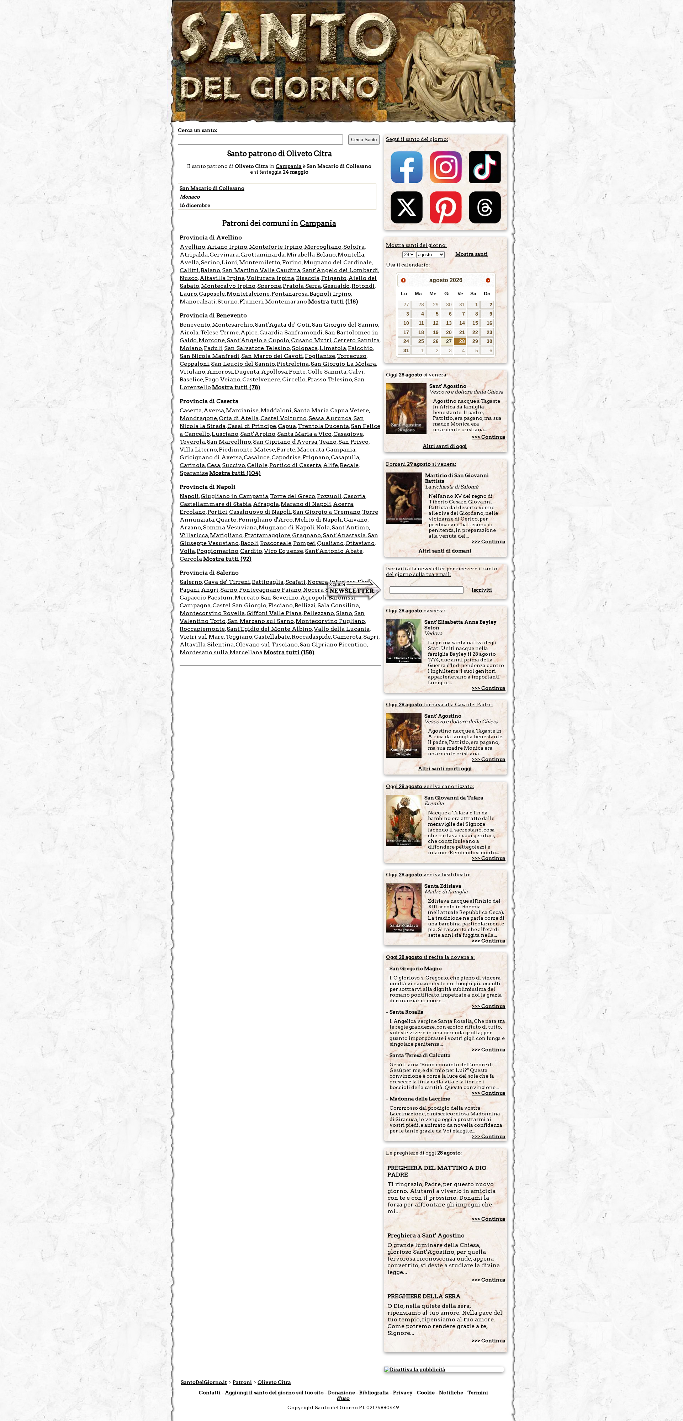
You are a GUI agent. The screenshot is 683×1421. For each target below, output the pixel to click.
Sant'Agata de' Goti (282, 324)
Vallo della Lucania (342, 628)
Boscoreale (275, 543)
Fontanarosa (289, 293)
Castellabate (272, 636)
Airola (189, 332)
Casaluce (257, 457)
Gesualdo (336, 285)
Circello (294, 379)
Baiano (210, 270)
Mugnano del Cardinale (337, 262)
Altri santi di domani (444, 551)
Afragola (266, 504)
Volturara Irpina (270, 278)
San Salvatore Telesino (257, 348)
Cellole (257, 465)
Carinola (192, 465)
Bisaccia (307, 278)
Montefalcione (248, 293)
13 (449, 323)
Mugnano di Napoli (286, 527)
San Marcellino (229, 441)
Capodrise (286, 457)
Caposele (212, 293)
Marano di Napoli (306, 504)
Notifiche (451, 1392)
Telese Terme (219, 332)
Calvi (356, 371)
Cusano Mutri (311, 340)
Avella (189, 262)
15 (475, 323)
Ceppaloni (194, 363)
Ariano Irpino (227, 246)
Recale (349, 465)
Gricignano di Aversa (211, 457)
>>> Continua (488, 437)
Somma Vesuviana (230, 527)
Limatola (332, 348)
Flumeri (251, 301)
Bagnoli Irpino (330, 293)
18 (421, 332)
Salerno (191, 582)
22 (475, 332)
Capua (287, 426)
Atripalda (194, 254)
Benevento (195, 324)
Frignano (315, 457)
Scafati (295, 582)
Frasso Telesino (329, 379)
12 (436, 323)
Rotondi (363, 285)
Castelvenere (261, 379)
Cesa (213, 465)
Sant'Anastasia (344, 535)
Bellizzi (305, 605)
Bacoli (249, 543)
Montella (351, 254)
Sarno (228, 589)
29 (436, 304)
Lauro (188, 293)
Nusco (189, 278)
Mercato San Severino (266, 597)
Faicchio (360, 348)
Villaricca (194, 535)
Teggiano (239, 636)
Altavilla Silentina (207, 644)
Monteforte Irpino (275, 246)
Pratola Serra (302, 285)
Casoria (354, 496)
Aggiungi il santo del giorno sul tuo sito (274, 1392)
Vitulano (192, 371)
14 (462, 323)
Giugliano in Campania (234, 496)
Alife (330, 465)
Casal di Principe (251, 426)
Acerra (343, 504)
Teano (328, 441)
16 (489, 323)
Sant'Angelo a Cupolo (258, 340)
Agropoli (313, 597)
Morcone (211, 340)
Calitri (189, 270)
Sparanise (194, 473)
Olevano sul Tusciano (266, 644)
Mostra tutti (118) (333, 301)
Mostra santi (471, 254)
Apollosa (274, 371)
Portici (217, 511)
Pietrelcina (293, 363)
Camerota (347, 636)
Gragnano (306, 535)
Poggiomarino (217, 551)
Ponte (297, 371)
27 (406, 304)
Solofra (354, 246)
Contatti (210, 1392)
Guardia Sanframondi (291, 332)
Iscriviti (482, 590)
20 (449, 332)
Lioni (229, 262)
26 (436, 341)
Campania (289, 166)
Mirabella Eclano (311, 254)
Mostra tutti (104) (235, 473)
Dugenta (247, 371)
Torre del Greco (292, 496)
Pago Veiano (222, 379)
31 (462, 304)
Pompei (304, 543)
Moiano (191, 348)
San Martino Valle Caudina (261, 270)
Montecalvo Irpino (228, 285)
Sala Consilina (338, 605)
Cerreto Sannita (356, 340)
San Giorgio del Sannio (345, 324)
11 (421, 323)
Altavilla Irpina (222, 278)
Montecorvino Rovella (212, 613)
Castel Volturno (283, 418)
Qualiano (330, 543)
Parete (286, 449)
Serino (210, 262)
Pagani (189, 589)
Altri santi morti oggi (445, 768)
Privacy (403, 1392)
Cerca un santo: (197, 130)
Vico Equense (283, 551)
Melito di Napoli (318, 519)
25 (421, 341)
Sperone (269, 285)
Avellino (192, 246)
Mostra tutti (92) (227, 558)
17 (406, 332)
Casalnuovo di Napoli (260, 511)
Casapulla (345, 457)
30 (449, 304)
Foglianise (320, 356)
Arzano (190, 527)
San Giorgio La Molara (343, 363)
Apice (249, 332)
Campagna (195, 605)
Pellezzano (318, 613)
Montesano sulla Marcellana (221, 652)
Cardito (251, 551)
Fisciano (280, 605)
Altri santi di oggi (445, 446)
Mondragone (198, 418)
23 (489, 332)
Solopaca (305, 348)
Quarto (226, 519)
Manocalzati (198, 301)
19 (436, 332)
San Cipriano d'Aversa (285, 441)
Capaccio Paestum (206, 597)
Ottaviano (360, 543)
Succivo (233, 465)
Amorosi (220, 371)
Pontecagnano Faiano (270, 589)
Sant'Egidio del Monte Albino (269, 628)
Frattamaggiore (267, 535)
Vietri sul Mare (202, 636)
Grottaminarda (262, 254)
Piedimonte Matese (247, 449)
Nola (323, 527)
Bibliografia (374, 1392)
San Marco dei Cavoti (272, 356)
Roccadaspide (311, 636)
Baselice (191, 379)
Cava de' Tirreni (227, 582)
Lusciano (225, 433)
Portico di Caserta (295, 465)
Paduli (213, 348)
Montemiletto (259, 262)
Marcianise (242, 410)
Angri (209, 589)
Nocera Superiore (328, 589)
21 (462, 332)
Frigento (333, 278)
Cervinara (224, 254)
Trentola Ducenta (323, 426)
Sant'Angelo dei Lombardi (340, 270)
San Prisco (353, 441)
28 (421, 304)
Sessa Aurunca (329, 418)
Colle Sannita (326, 371)
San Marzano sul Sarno (260, 621)
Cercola (191, 558)
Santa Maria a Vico (304, 433)
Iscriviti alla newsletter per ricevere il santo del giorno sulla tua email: (441, 571)
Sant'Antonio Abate (333, 551)
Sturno (227, 301)
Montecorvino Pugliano (330, 621)
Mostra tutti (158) (289, 652)
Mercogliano (323, 246)
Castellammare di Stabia (215, 504)
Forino (292, 262)
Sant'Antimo (350, 527)
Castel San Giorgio (239, 605)
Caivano (355, 519)
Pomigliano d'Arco (265, 519)
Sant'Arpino (257, 433)
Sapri (370, 636)
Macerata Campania (326, 449)
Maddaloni (276, 410)
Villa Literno (198, 449)
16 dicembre (195, 205)
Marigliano (226, 535)
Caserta (191, 410)
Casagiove (348, 433)
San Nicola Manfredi (209, 356)
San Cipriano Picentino (333, 644)
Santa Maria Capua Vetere (331, 410)
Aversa (213, 410)
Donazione (341, 1392)
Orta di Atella (239, 418)
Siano (344, 613)
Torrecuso (351, 356)
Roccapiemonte (202, 628)
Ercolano (193, 511)
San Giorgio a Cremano (326, 511)
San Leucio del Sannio (243, 363)
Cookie (426, 1392)
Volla (187, 551)
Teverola (192, 441)
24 (406, 341)
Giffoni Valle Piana (274, 613)
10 (406, 323)
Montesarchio (232, 324)
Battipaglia (268, 582)
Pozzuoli (329, 496)
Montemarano (286, 301)
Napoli (189, 496)
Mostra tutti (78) (236, 387)
